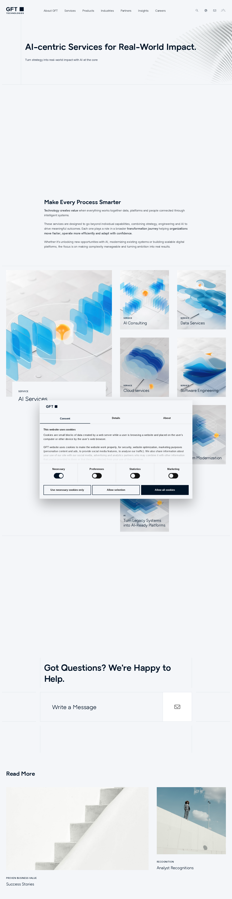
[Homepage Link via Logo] (15, 10)
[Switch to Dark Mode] (223, 10)
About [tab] (167, 418)
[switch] (97, 475)
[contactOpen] (177, 706)
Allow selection (116, 489)
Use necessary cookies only (67, 489)
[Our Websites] (206, 10)
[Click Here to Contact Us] (214, 10)
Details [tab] (116, 418)
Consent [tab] (65, 418)
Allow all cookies (165, 489)
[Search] (197, 10)
